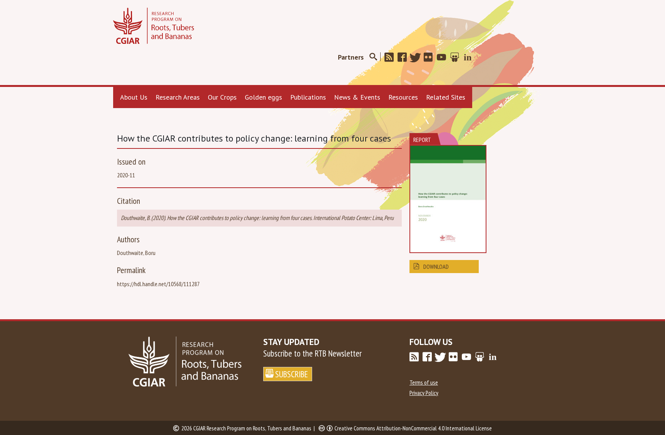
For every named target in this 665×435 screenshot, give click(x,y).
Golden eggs (263, 97)
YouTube (444, 57)
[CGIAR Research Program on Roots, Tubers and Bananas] (153, 26)
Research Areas (177, 97)
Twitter (417, 57)
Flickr (431, 57)
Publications (308, 97)
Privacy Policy (423, 393)
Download (436, 266)
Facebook (404, 57)
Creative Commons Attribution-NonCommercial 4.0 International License (413, 428)
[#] (373, 57)
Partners (351, 57)
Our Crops (222, 97)
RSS (391, 57)
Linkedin (470, 57)
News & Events (357, 97)
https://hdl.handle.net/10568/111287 (158, 284)
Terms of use (423, 382)
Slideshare (457, 57)
